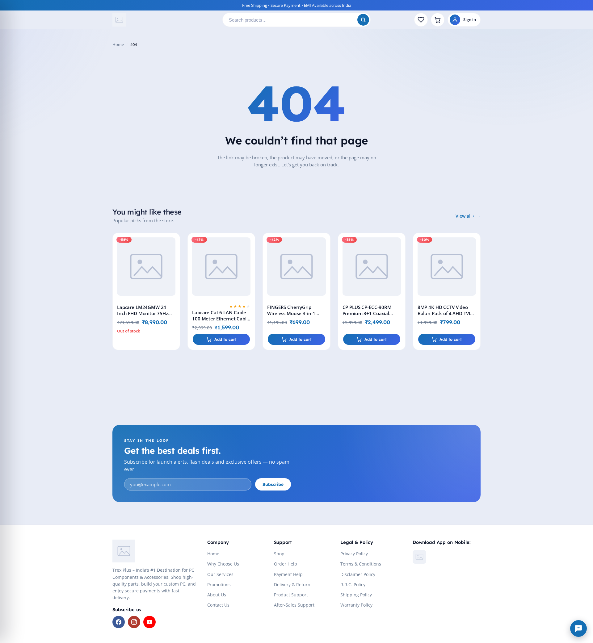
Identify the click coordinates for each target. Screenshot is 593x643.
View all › (465, 216)
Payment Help (288, 574)
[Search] (363, 20)
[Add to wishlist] (174, 242)
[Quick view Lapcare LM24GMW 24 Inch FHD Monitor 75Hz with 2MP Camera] (174, 257)
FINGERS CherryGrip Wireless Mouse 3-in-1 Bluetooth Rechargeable (294, 313)
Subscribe (273, 484)
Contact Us (218, 605)
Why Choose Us (223, 564)
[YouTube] (149, 622)
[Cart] (437, 20)
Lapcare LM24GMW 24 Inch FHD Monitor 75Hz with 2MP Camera (142, 313)
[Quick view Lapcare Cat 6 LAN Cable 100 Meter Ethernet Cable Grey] (249, 257)
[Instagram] (134, 622)
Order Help (285, 564)
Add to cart (225, 339)
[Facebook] (118, 622)
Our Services (220, 574)
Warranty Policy (356, 605)
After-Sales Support (294, 605)
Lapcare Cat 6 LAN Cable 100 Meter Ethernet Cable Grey (220, 318)
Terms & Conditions (360, 564)
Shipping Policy (356, 595)
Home (118, 44)
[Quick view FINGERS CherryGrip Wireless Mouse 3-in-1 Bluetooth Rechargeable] (324, 257)
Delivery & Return (292, 584)
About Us (216, 595)
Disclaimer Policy (357, 574)
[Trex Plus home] (164, 20)
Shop (279, 554)
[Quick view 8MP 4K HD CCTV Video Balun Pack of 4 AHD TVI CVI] (474, 257)
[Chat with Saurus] (578, 628)
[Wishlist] (421, 20)
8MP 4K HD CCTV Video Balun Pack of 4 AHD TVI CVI (444, 313)
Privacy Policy (354, 554)
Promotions (219, 584)
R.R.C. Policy (352, 584)
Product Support (291, 595)
